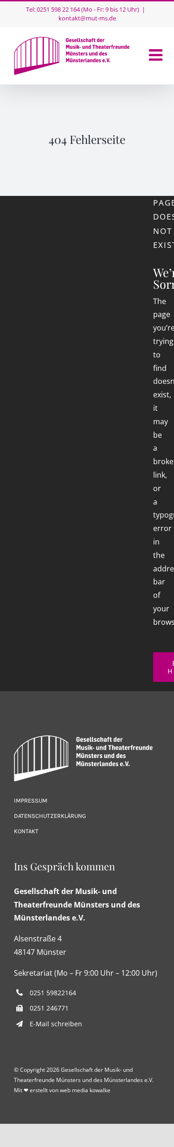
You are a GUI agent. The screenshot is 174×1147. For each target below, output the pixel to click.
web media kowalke (85, 1090)
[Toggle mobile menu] (157, 55)
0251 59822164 (53, 992)
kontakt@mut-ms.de (87, 18)
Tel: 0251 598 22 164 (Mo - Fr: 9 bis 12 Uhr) (82, 9)
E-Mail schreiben (56, 1023)
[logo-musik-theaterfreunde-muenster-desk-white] (83, 739)
